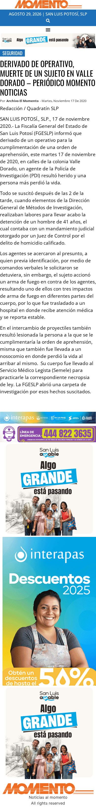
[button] (48, 20)
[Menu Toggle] (48, 29)
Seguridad (12, 53)
